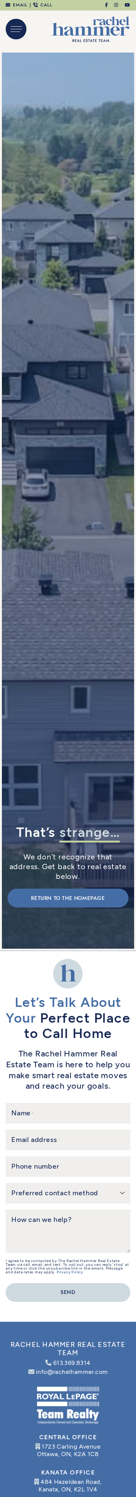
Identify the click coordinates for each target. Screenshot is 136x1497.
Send (67, 1292)
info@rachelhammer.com (72, 1371)
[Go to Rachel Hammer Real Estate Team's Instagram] (116, 5)
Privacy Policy (70, 1272)
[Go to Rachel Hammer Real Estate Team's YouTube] (128, 5)
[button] (16, 29)
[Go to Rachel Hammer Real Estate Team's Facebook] (107, 5)
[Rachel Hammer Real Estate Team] (90, 28)
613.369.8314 (72, 1362)
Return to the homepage (68, 898)
